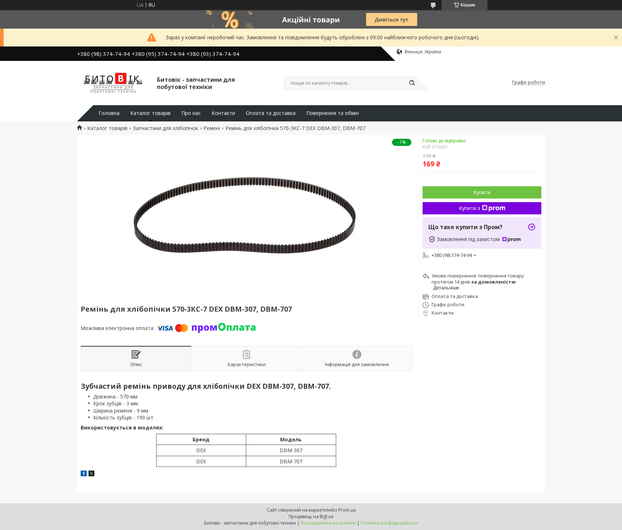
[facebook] (84, 474)
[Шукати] (412, 83)
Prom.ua (347, 510)
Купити (482, 192)
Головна (109, 113)
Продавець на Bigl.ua (311, 516)
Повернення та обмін (332, 113)
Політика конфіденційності (389, 523)
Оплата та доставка (271, 113)
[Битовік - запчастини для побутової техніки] (113, 82)
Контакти (223, 113)
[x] (91, 474)
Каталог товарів (150, 113)
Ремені (211, 128)
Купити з (469, 208)
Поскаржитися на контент (328, 523)
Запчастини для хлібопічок (165, 128)
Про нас (191, 113)
